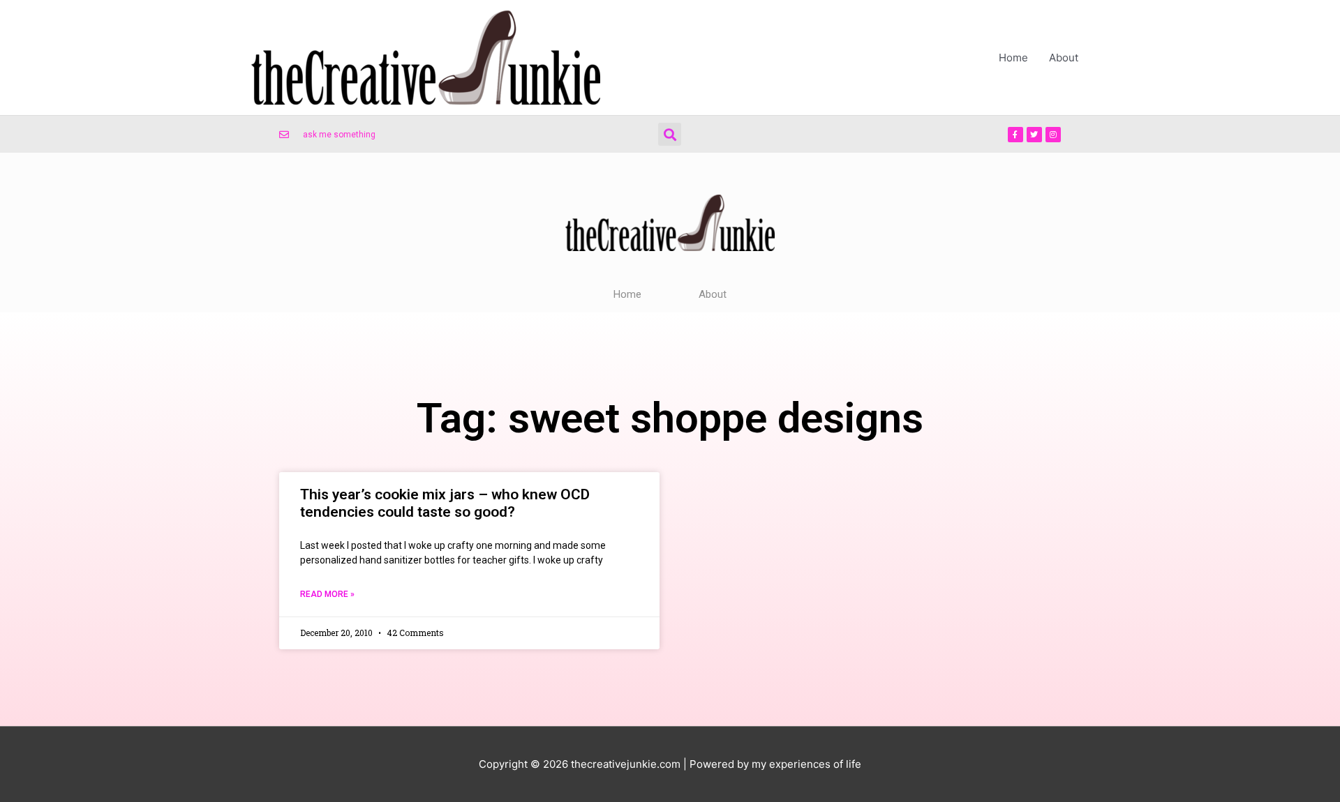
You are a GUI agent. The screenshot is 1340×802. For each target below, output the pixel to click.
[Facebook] (1015, 134)
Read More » (327, 594)
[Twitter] (1034, 134)
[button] (669, 134)
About (1063, 57)
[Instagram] (1053, 134)
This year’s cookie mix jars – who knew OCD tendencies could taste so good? (445, 503)
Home (1013, 57)
